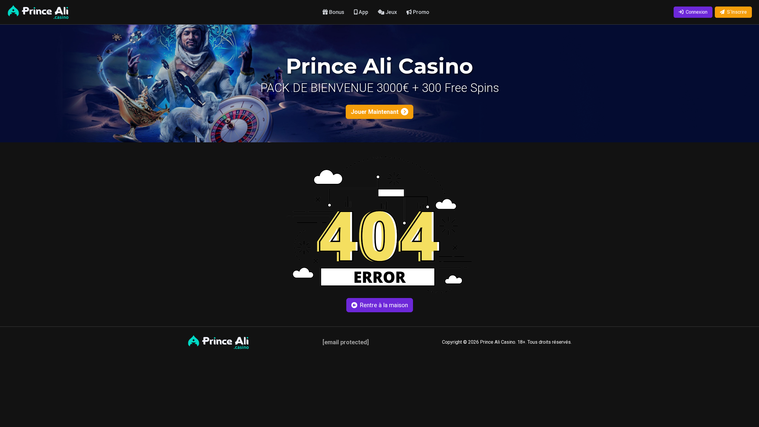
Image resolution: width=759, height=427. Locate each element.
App (363, 12)
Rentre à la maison (384, 305)
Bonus (336, 12)
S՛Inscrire (737, 12)
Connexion (696, 12)
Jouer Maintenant (374, 111)
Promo (420, 12)
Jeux (390, 12)
